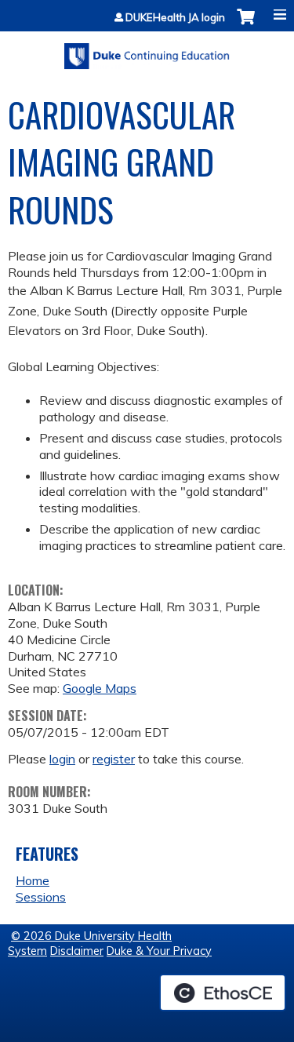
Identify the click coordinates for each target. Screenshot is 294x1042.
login (62, 759)
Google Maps (99, 688)
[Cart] (246, 24)
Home (32, 880)
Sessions (41, 897)
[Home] (147, 50)
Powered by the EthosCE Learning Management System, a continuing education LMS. (222, 992)
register (114, 759)
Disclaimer (76, 951)
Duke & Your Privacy (159, 951)
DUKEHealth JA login (175, 18)
